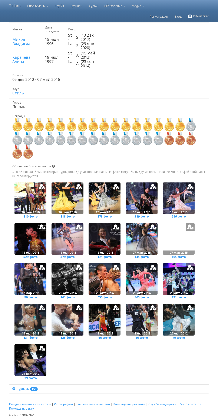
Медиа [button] (137, 6)
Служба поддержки (162, 404)
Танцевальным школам (93, 404)
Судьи (93, 6)
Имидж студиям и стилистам (30, 404)
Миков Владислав (22, 41)
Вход (178, 16)
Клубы (59, 6)
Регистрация (159, 16)
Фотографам (63, 404)
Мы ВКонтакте (190, 404)
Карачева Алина (21, 59)
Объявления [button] (113, 6)
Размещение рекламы (129, 404)
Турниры (76, 6)
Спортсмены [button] (36, 6)
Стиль (18, 92)
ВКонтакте (200, 16)
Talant (15, 5)
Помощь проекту (21, 408)
